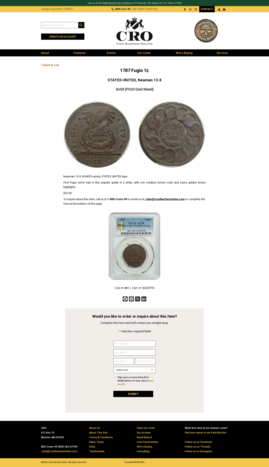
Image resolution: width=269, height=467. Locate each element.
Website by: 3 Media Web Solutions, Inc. (38, 461)
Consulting (143, 451)
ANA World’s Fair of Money (117, 3)
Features (79, 53)
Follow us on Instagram (198, 451)
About (45, 53)
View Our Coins (146, 427)
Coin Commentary (147, 441)
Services (222, 53)
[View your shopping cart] (224, 9)
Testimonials (97, 451)
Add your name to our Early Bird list (205, 432)
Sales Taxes (96, 441)
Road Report (144, 437)
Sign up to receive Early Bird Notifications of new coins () (136, 381)
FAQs (92, 446)
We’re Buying (184, 53)
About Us (94, 427)
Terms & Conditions (101, 437)
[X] (137, 299)
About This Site (98, 432)
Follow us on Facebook (198, 441)
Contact (207, 9)
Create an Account (62, 36)
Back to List (51, 65)
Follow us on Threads (197, 446)
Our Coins (143, 53)
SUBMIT (133, 394)
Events (111, 53)
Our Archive (144, 432)
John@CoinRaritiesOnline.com (165, 199)
